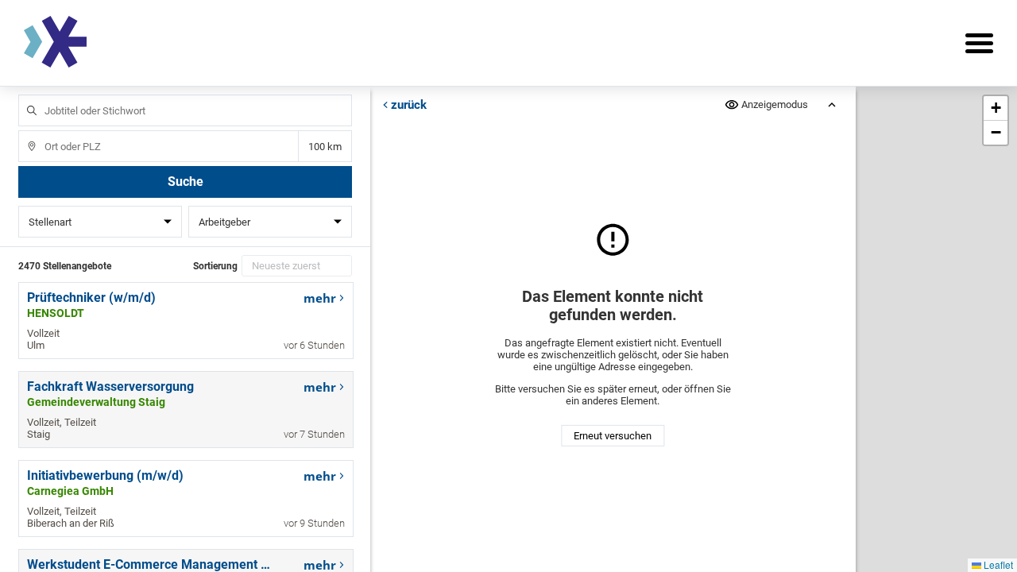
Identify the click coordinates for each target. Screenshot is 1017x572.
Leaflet (997, 564)
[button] (995, 108)
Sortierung (215, 266)
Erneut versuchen (613, 436)
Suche (185, 181)
